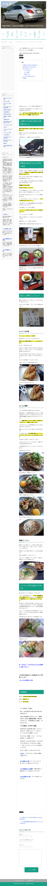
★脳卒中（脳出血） (8, 34)
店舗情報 (24, 78)
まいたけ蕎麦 (26, 72)
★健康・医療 (12, 34)
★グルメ (30, 34)
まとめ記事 (6, 134)
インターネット (7, 124)
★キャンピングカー (21, 34)
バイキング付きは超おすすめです (29, 76)
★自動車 (5, 119)
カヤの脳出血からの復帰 (26, 768)
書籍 (4, 143)
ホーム (3, 34)
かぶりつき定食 (27, 70)
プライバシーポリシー (19, 880)
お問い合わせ (30, 880)
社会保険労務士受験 (35, 34)
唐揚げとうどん (27, 74)
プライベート (44, 34)
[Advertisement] (31, 95)
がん (4, 127)
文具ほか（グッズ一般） (39, 34)
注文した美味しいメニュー (28, 68)
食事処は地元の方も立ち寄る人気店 (29, 66)
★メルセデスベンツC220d (17, 34)
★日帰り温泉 (6, 114)
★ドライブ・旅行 (26, 34)
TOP (5, 41)
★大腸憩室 (6, 111)
